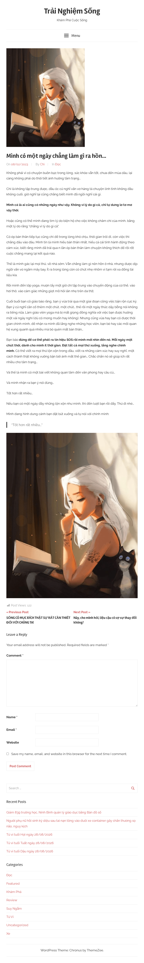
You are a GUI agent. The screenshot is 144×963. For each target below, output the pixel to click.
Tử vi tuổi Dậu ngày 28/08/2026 (29, 851)
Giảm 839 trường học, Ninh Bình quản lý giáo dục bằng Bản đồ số (53, 812)
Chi (42, 164)
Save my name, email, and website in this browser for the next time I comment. (69, 754)
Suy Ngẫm (14, 908)
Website (12, 742)
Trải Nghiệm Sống (72, 11)
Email (11, 730)
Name (11, 717)
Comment (14, 655)
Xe (8, 933)
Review (11, 900)
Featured (13, 883)
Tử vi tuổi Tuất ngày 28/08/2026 (30, 843)
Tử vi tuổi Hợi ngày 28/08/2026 (29, 834)
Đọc (58, 164)
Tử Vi (10, 917)
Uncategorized (17, 925)
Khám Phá (13, 892)
